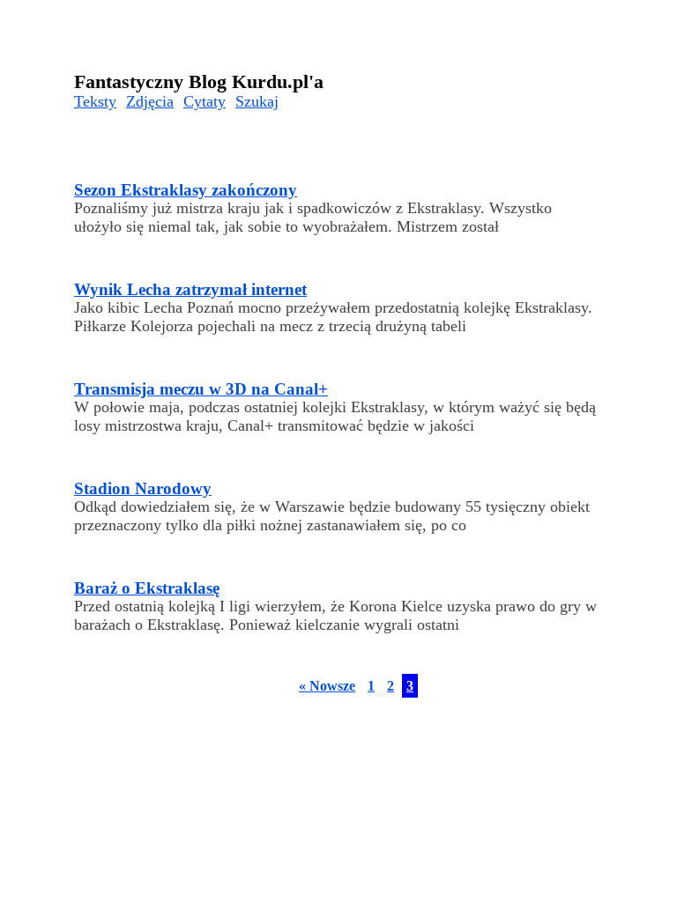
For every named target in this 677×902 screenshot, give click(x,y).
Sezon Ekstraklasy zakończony (185, 190)
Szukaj (257, 101)
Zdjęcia (150, 101)
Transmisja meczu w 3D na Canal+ (201, 389)
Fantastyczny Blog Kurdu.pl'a (199, 81)
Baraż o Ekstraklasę (146, 588)
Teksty (95, 101)
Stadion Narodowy (143, 488)
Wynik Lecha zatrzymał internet (190, 289)
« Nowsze (327, 685)
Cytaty (204, 101)
